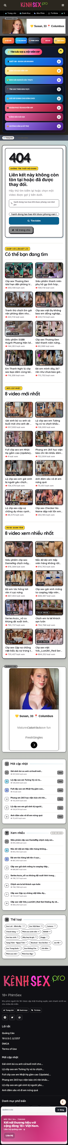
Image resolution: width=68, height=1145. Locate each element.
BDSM (47, 932)
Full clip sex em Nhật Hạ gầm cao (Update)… (26, 1074)
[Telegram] (5, 1017)
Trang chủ (11, 13)
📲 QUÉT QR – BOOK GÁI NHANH (20, 61)
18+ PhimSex (11, 995)
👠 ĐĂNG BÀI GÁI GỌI (16, 117)
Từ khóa (37, 1010)
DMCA (5, 1043)
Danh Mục (26, 13)
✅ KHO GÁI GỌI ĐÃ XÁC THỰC (20, 80)
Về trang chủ (22, 230)
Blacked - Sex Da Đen (40, 943)
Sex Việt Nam (36, 926)
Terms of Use (9, 1048)
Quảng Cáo (8, 1033)
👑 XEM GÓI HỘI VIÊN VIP (17, 71)
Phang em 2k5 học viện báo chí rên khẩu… (25, 1079)
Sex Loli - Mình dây (15, 926)
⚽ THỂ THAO (59, 40)
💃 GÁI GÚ (46, 40)
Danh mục (24, 1010)
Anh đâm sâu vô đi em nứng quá (20, 1090)
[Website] (19, 1017)
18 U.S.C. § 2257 (11, 1038)
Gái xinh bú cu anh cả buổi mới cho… (22, 1063)
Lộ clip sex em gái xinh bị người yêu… (23, 1085)
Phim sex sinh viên (30, 932)
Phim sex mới (12, 954)
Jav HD (57, 943)
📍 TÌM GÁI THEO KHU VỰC (18, 89)
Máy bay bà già (29, 937)
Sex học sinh (12, 937)
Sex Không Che (31, 948)
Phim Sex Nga (28, 954)
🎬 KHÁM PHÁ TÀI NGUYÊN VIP (20, 108)
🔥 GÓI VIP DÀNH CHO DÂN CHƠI (21, 98)
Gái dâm (46, 948)
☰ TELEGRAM (21, 40)
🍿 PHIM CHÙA (34, 40)
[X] (12, 1017)
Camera (51, 926)
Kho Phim (41, 13)
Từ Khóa (54, 13)
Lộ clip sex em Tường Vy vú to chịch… (23, 1069)
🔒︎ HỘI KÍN (8, 40)
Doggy (44, 937)
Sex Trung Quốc (13, 948)
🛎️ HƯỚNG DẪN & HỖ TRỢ (18, 126)
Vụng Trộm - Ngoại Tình (16, 943)
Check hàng (12, 932)
